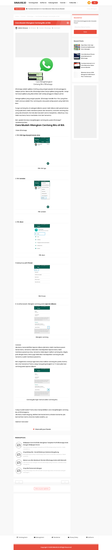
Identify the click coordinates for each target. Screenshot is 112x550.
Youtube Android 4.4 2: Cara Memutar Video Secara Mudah (88, 65)
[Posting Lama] (65, 482)
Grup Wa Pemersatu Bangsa (32, 468)
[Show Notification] (89, 2)
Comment (57, 28)
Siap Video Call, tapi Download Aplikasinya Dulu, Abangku (88, 47)
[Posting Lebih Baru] (19, 482)
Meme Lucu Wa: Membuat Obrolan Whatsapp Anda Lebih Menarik (44, 460)
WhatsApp (47, 28)
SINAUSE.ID (55, 547)
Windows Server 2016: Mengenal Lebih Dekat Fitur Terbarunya (47, 9)
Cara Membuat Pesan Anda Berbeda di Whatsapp (88, 56)
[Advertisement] (42, 45)
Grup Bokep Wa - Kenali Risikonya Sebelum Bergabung (41, 452)
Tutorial (41, 28)
